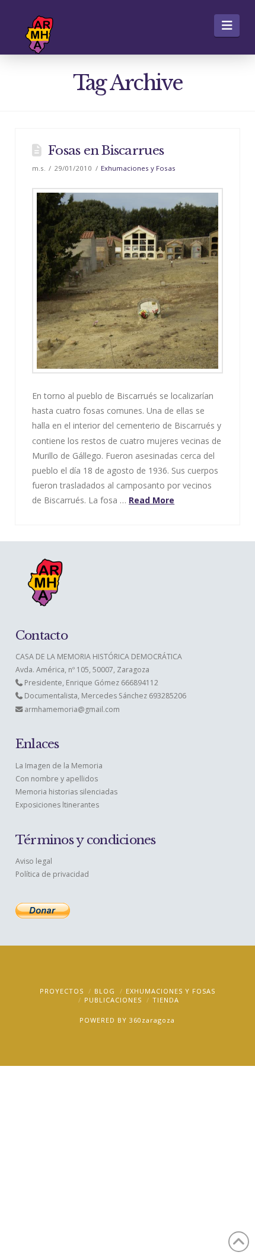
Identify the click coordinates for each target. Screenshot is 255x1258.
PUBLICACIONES (113, 999)
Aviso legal (33, 861)
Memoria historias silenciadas (66, 792)
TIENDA (165, 999)
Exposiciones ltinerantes (57, 805)
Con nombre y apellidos (56, 779)
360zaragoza (152, 1020)
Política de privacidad (52, 874)
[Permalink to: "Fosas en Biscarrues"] (127, 281)
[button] (227, 25)
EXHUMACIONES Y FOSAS (170, 990)
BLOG (104, 990)
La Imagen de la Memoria (59, 766)
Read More (151, 500)
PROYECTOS (62, 990)
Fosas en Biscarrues (106, 150)
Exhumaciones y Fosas (138, 168)
